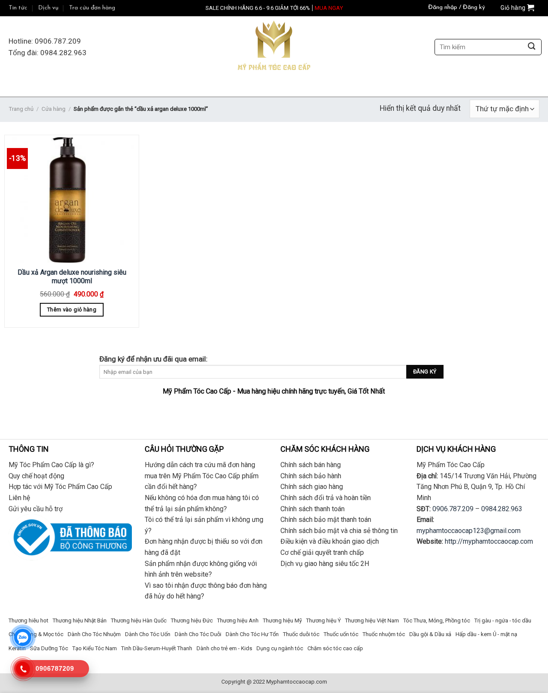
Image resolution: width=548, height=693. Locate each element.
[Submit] (531, 47)
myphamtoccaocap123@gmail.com (469, 531)
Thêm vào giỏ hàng (71, 309)
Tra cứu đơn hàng (92, 8)
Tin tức (18, 8)
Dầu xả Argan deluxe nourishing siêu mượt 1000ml (72, 276)
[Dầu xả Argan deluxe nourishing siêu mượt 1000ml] (71, 200)
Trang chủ (21, 109)
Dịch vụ (48, 8)
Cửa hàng (54, 109)
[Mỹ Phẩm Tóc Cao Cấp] (274, 47)
